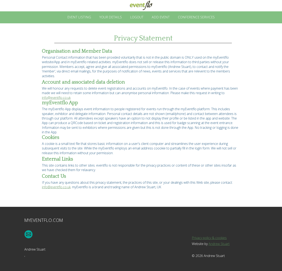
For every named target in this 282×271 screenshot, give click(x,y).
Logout (136, 17)
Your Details (110, 17)
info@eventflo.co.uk (56, 97)
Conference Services (196, 17)
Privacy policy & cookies (209, 237)
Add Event (161, 17)
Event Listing (79, 17)
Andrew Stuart (219, 243)
